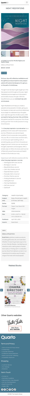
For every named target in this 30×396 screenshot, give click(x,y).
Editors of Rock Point (8, 234)
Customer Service (7, 365)
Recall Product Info (7, 384)
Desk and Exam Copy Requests (10, 380)
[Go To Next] (27, 290)
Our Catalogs (5, 367)
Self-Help (20, 200)
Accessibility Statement (8, 357)
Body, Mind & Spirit (17, 198)
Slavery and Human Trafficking (10, 355)
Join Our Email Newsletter (9, 382)
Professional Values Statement (10, 353)
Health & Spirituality (17, 195)
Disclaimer (5, 369)
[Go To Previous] (1, 290)
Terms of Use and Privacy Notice (10, 347)
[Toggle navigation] (27, 2)
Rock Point (14, 222)
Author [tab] (4, 230)
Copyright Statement (8, 351)
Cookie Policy (5, 349)
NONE (13, 203)
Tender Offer (5, 386)
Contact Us (5, 376)
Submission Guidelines (8, 378)
